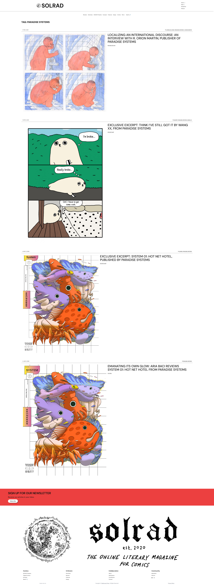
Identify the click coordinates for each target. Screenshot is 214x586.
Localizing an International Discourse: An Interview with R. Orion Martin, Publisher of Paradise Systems (144, 38)
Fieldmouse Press (105, 583)
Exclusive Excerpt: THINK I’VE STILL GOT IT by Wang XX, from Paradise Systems (148, 126)
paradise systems (179, 30)
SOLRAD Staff (111, 132)
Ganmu (181, 251)
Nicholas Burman (111, 45)
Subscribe (13, 501)
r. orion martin (188, 30)
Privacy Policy (171, 583)
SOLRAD (53, 5)
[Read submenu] (184, 4)
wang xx (189, 120)
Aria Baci (110, 373)
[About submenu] (184, 2)
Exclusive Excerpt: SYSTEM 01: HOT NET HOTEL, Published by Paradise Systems (136, 258)
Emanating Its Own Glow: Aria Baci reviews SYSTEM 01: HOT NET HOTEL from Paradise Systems (147, 367)
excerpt (176, 120)
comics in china (170, 30)
